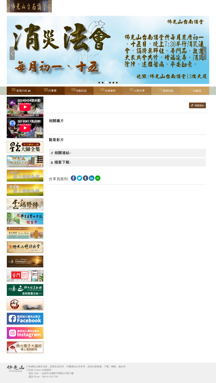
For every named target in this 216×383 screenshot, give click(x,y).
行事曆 (52, 90)
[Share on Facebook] (73, 178)
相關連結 (199, 105)
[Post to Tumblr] (85, 178)
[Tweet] (79, 178)
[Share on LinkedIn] (91, 178)
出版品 (197, 90)
